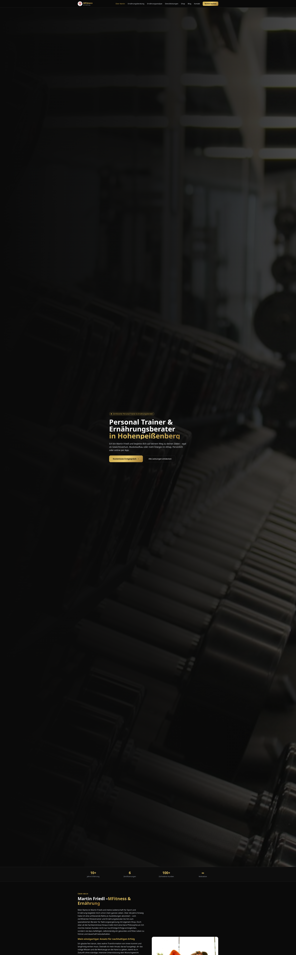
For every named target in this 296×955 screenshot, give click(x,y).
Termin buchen (210, 4)
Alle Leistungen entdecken (160, 459)
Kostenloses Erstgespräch (124, 459)
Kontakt (197, 4)
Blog (189, 4)
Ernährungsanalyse (154, 4)
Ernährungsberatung (136, 4)
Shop (183, 4)
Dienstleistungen (171, 4)
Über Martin (120, 4)
